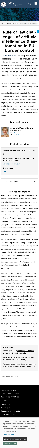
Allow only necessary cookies (15, 439)
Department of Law (11, 164)
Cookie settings (8, 434)
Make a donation (8, 414)
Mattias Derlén (27, 357)
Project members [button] (10, 181)
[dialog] (19, 432)
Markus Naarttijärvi (25, 351)
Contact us (5, 404)
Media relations (7, 408)
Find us (4, 400)
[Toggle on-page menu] (38, 31)
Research (9, 23)
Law (4, 171)
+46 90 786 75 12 (18, 134)
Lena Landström (28, 364)
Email (14, 133)
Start (2, 23)
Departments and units (10, 411)
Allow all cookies (10, 443)
